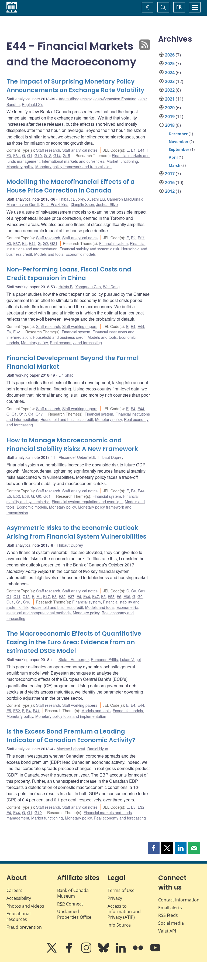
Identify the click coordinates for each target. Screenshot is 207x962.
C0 (133, 590)
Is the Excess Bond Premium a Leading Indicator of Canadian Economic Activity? (70, 735)
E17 (46, 596)
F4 (28, 710)
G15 (66, 155)
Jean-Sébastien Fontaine (115, 98)
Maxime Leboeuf (71, 748)
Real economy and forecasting (76, 342)
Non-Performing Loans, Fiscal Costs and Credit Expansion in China (68, 273)
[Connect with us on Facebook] (69, 951)
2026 (170, 55)
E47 (95, 596)
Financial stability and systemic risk (89, 248)
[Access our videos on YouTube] (155, 951)
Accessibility (18, 898)
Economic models (80, 254)
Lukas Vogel (130, 659)
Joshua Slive (107, 204)
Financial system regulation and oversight (87, 501)
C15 (26, 596)
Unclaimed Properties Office (74, 914)
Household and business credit (59, 337)
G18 (26, 602)
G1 (29, 155)
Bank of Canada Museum (73, 893)
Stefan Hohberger (73, 659)
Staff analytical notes (80, 150)
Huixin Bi (65, 286)
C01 (141, 590)
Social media (171, 923)
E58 (25, 496)
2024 (170, 72)
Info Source (119, 925)
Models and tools (48, 254)
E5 (8, 496)
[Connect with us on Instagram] (86, 951)
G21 (53, 243)
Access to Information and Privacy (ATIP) (124, 911)
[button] (154, 848)
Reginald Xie (32, 104)
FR (179, 7)
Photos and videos (25, 906)
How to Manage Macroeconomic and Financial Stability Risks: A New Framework (72, 444)
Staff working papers (79, 326)
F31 (16, 155)
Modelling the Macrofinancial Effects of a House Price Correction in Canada (70, 186)
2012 (170, 191)
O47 (39, 414)
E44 (141, 150)
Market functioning (122, 161)
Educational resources (18, 916)
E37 (16, 243)
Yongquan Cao (88, 286)
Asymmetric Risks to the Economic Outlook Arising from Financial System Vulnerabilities (76, 532)
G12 (47, 155)
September (179, 149)
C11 (16, 596)
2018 (170, 125)
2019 (170, 117)
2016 (170, 182)
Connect (70, 904)
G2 (45, 243)
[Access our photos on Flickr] (138, 951)
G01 (47, 496)
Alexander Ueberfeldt (77, 457)
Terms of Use (121, 890)
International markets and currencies (73, 161)
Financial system (113, 243)
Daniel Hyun (97, 748)
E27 (141, 237)
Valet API (167, 931)
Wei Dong (111, 286)
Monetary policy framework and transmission (73, 166)
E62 (16, 331)
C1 (8, 596)
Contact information (178, 900)
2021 (170, 99)
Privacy (115, 898)
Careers (14, 890)
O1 (14, 414)
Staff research (48, 150)
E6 (8, 331)
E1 (38, 596)
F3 (8, 155)
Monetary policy (19, 166)
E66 (126, 596)
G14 (57, 155)
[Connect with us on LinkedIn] (121, 951)
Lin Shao (66, 375)
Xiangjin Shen (82, 204)
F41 (36, 710)
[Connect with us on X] (52, 951)
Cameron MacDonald (125, 199)
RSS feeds (168, 915)
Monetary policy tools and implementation (70, 716)
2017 (170, 174)
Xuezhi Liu (96, 199)
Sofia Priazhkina (54, 204)
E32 (62, 596)
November (178, 141)
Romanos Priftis (104, 659)
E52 (16, 496)
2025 (170, 64)
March (174, 165)
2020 (170, 108)
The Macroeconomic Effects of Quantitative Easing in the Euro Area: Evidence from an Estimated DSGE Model (73, 642)
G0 (38, 496)
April (173, 157)
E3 (8, 243)
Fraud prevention (24, 927)
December (178, 133)
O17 (22, 414)
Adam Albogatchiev (75, 98)
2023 (170, 81)
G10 (38, 155)
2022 (170, 90)
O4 (30, 414)
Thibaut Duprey (72, 199)
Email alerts (170, 908)
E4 (133, 150)
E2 (133, 237)
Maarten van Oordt (22, 204)
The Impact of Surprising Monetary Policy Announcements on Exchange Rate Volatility (75, 85)
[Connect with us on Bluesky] (104, 951)
